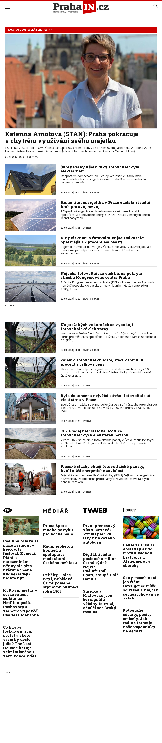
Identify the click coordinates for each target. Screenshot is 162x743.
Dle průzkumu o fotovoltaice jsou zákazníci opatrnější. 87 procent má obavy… (103, 239)
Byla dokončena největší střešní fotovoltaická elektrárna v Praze (105, 397)
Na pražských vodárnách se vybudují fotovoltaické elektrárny (97, 326)
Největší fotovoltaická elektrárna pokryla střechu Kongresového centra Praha (101, 275)
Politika (32, 156)
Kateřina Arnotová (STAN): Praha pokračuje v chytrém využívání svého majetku (71, 137)
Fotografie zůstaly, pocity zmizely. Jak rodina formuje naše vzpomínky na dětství (139, 620)
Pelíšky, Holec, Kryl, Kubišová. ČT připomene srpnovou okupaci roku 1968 (60, 583)
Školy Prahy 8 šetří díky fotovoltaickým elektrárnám (100, 168)
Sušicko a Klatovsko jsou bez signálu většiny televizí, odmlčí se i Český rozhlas (99, 601)
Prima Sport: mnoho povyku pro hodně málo (58, 529)
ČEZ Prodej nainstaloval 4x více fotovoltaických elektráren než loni (95, 432)
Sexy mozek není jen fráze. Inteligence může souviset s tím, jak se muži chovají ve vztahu (141, 587)
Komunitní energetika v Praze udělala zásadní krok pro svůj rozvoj (105, 204)
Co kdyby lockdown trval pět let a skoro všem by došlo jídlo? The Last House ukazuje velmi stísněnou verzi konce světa (20, 641)
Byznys (87, 227)
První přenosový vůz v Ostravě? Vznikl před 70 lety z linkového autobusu (99, 534)
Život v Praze (91, 192)
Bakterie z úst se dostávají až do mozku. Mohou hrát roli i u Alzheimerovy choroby (139, 555)
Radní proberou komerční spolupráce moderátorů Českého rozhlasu (60, 554)
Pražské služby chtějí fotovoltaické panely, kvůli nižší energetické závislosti (102, 468)
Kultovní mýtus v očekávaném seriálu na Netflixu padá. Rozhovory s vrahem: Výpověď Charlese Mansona (21, 602)
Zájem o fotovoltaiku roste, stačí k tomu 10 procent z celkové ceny (102, 362)
